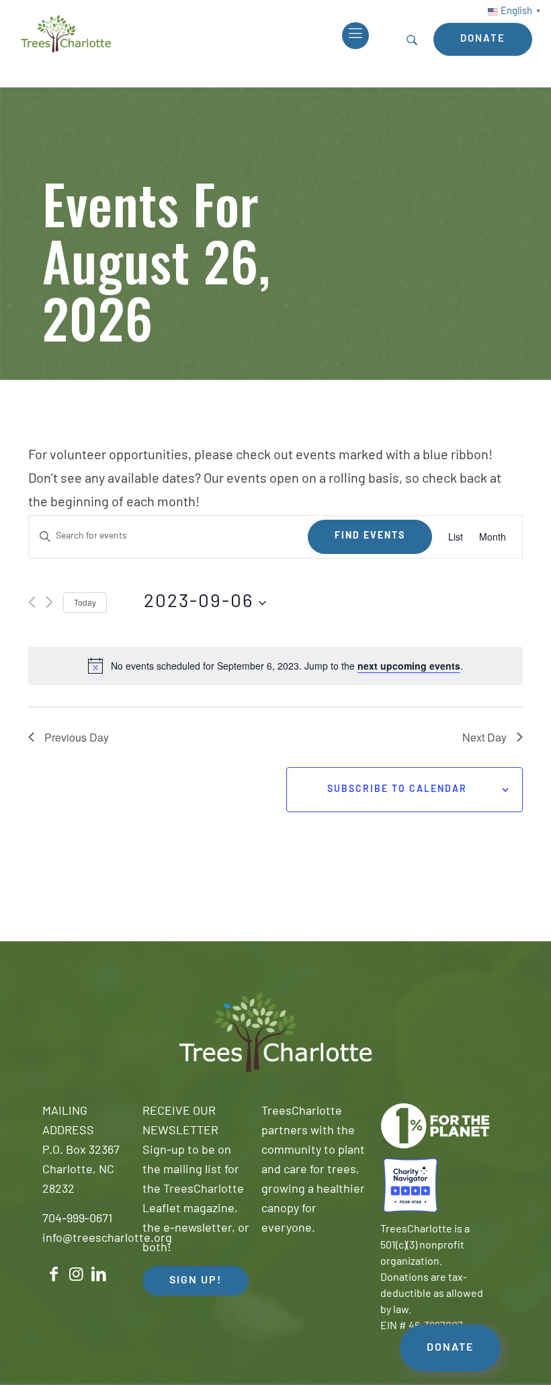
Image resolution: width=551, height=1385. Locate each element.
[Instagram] (76, 1274)
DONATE (450, 1348)
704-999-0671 (77, 1220)
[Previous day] (32, 602)
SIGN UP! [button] (195, 1280)
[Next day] (49, 602)
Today (85, 602)
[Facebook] (53, 1274)
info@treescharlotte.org (107, 1239)
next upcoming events (408, 665)
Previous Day (76, 737)
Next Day (484, 737)
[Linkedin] (98, 1274)
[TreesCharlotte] (66, 33)
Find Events (370, 536)
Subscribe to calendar (397, 790)
